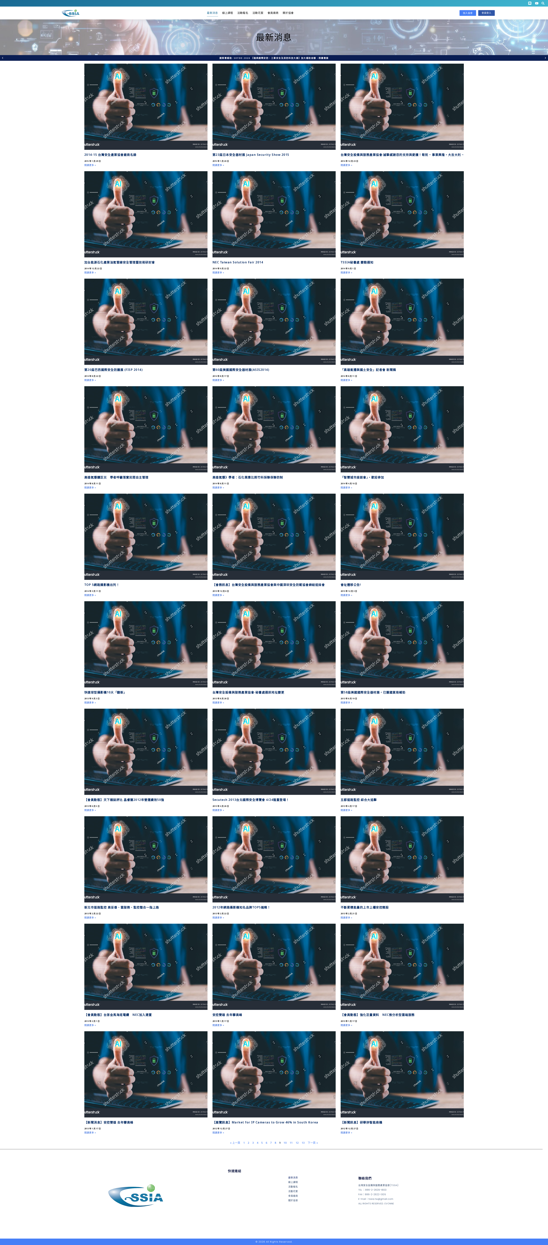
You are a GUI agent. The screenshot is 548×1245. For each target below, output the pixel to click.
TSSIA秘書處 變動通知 (357, 262)
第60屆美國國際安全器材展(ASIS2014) (240, 370)
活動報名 (242, 13)
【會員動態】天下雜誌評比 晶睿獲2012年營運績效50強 (124, 800)
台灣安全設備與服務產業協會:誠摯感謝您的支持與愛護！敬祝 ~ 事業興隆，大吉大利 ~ (402, 155)
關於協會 (288, 13)
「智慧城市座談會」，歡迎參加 (362, 477)
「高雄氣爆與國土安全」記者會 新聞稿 (368, 370)
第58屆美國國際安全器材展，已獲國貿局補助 (373, 692)
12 (297, 1142)
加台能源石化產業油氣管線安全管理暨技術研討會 (119, 262)
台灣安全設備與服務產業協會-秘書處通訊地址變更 (248, 692)
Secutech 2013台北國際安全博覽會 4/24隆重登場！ (250, 800)
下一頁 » (313, 1142)
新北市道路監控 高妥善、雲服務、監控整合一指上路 (121, 907)
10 (285, 1142)
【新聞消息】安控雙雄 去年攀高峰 (108, 1122)
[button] (2, 58)
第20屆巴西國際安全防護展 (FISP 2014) (113, 370)
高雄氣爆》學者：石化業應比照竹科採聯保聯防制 (247, 477)
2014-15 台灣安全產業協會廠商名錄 (110, 155)
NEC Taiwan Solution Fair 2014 (237, 262)
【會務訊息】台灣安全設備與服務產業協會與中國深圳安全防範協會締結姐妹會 (268, 585)
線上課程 (227, 13)
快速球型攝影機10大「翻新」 (105, 692)
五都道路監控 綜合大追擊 (359, 800)
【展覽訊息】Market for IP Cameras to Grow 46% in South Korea (265, 1122)
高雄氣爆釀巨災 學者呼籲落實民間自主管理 (116, 477)
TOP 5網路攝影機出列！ (102, 585)
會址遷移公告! (351, 585)
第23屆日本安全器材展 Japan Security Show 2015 (250, 155)
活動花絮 (257, 13)
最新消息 (212, 13)
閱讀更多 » (90, 165)
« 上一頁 (235, 1142)
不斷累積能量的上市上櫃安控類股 (365, 907)
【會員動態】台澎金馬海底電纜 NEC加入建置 (118, 1015)
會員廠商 (273, 13)
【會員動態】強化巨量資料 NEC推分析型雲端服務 (378, 1015)
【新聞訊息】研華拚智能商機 (361, 1122)
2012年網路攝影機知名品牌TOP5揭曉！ (241, 907)
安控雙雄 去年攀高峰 (227, 1015)
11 (291, 1142)
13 (303, 1142)
